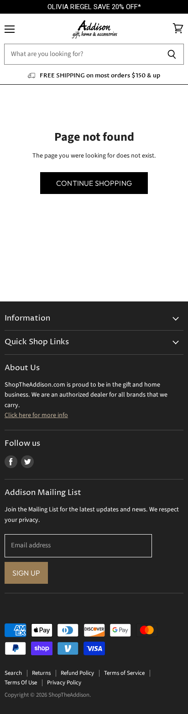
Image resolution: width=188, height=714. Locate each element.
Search (13, 673)
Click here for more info (36, 415)
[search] (82, 54)
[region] (94, 7)
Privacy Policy (64, 682)
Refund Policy (77, 673)
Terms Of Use (21, 682)
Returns (41, 673)
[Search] (172, 54)
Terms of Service (124, 673)
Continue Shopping (94, 183)
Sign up (26, 572)
